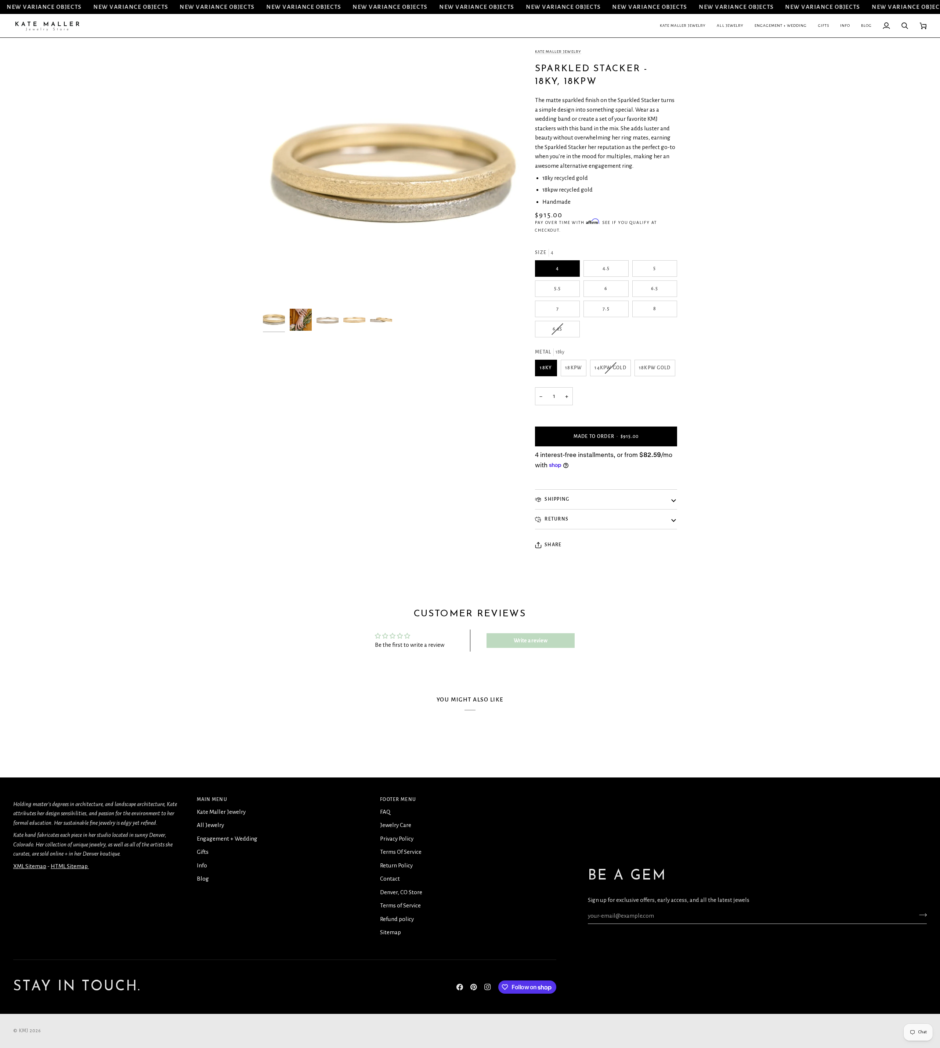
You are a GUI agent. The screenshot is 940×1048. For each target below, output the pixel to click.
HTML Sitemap (70, 866)
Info (202, 865)
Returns (555, 519)
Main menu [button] (212, 799)
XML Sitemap (29, 866)
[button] (683, 25)
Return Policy (396, 865)
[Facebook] (459, 987)
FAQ (385, 812)
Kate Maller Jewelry (558, 52)
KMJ (24, 1030)
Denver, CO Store (401, 892)
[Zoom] (276, 291)
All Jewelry (210, 825)
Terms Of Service (401, 852)
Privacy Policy (396, 838)
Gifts (203, 852)
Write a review (530, 640)
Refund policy (397, 919)
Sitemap (390, 932)
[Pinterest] (473, 987)
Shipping (556, 499)
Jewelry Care (395, 825)
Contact (390, 878)
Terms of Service (400, 905)
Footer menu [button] (398, 799)
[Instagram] (487, 987)
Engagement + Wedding (227, 838)
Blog (203, 878)
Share (553, 544)
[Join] (921, 915)
